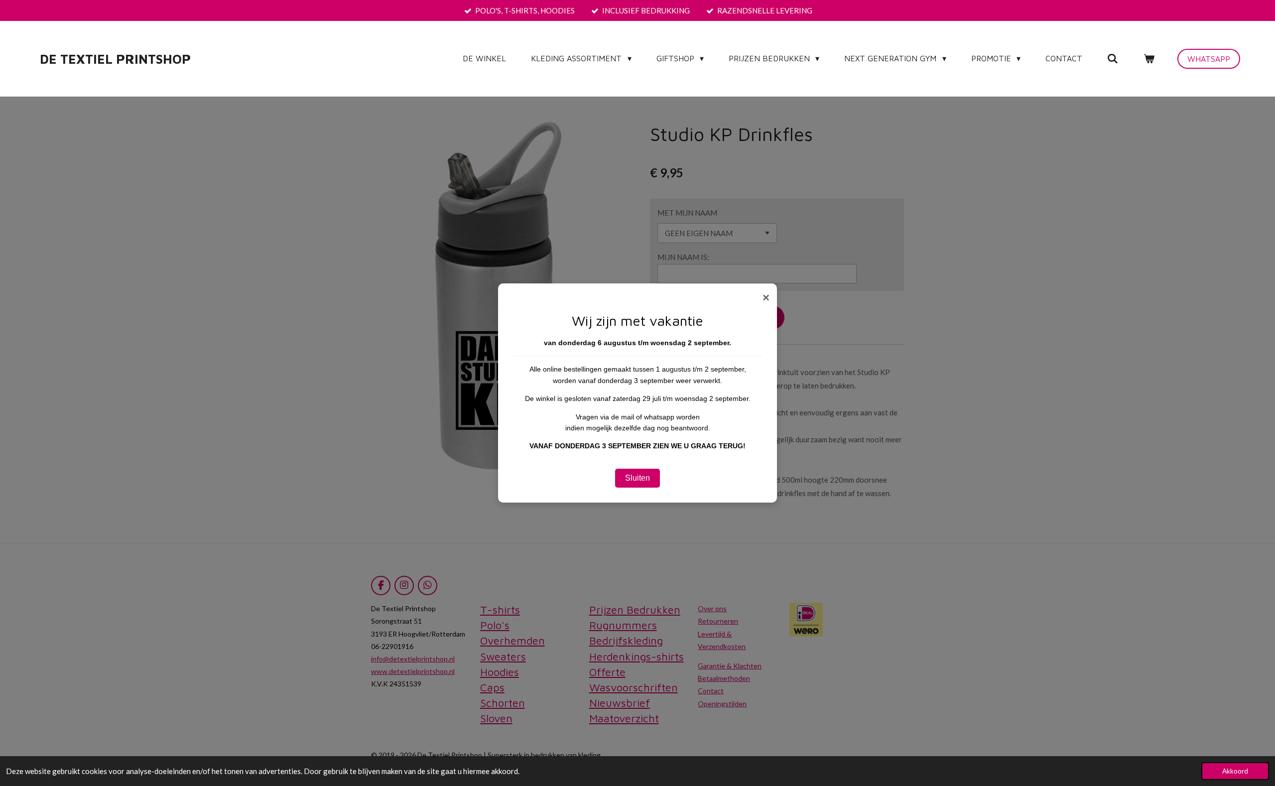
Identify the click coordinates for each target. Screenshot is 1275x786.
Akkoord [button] (1235, 771)
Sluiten (637, 478)
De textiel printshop (115, 58)
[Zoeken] (1112, 58)
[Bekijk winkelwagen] (1149, 58)
